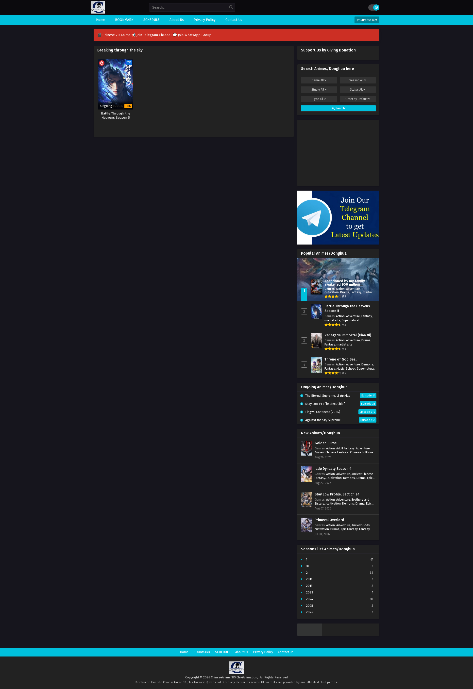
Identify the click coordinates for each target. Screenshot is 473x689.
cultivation (331, 292)
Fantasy (356, 292)
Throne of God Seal (340, 359)
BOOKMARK (201, 652)
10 (307, 566)
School (350, 368)
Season (356, 80)
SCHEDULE (222, 652)
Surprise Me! (368, 20)
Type (317, 99)
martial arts (332, 320)
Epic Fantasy (349, 529)
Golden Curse (326, 443)
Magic (340, 368)
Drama (344, 292)
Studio (317, 89)
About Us (241, 652)
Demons (367, 364)
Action (340, 289)
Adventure (353, 289)
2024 (309, 599)
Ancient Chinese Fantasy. (332, 452)
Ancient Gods (361, 525)
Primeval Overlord (329, 520)
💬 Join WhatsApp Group (192, 35)
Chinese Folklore (361, 452)
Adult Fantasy (345, 448)
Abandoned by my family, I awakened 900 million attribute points (345, 284)
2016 (309, 579)
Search (340, 108)
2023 (309, 592)
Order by (356, 99)
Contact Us (285, 652)
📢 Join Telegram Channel (152, 35)
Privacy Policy (263, 652)
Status (356, 89)
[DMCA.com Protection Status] (309, 635)
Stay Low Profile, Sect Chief (337, 494)
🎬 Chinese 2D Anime (114, 35)
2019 (309, 586)
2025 (309, 605)
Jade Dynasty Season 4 (333, 469)
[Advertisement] (338, 151)
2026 (309, 612)
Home (184, 652)
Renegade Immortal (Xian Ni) (347, 335)
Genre (318, 80)
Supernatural (350, 320)
